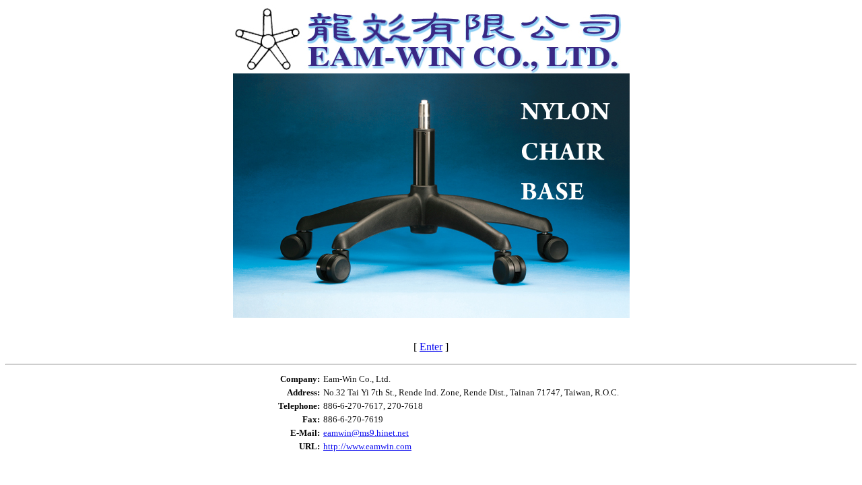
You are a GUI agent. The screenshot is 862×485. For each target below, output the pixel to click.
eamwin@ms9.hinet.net (366, 433)
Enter (431, 346)
